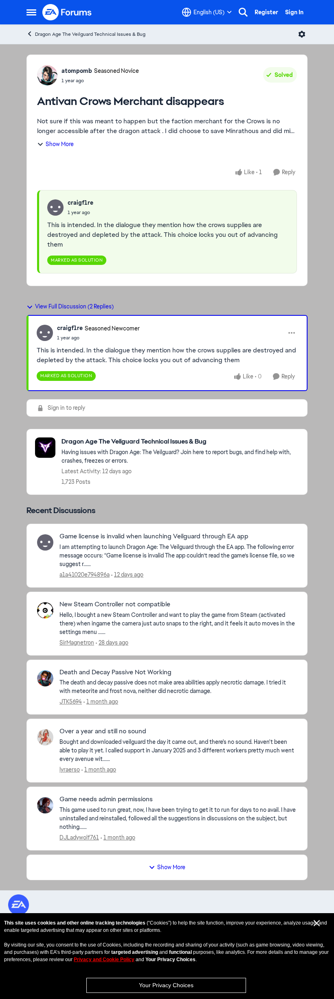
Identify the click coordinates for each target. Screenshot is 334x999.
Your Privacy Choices (166, 985)
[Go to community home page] (67, 12)
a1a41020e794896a (84, 574)
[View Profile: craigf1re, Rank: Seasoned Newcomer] (45, 333)
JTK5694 (70, 701)
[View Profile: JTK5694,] (45, 678)
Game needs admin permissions (106, 799)
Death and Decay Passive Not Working (115, 672)
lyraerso (69, 769)
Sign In (294, 12)
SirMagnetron (76, 642)
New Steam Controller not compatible (114, 604)
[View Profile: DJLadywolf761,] (45, 805)
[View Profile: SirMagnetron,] (45, 610)
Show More (60, 144)
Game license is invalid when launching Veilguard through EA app (153, 536)
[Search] (243, 12)
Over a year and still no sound (102, 731)
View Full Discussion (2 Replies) (74, 306)
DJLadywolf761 (79, 837)
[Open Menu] (302, 34)
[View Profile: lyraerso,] (45, 737)
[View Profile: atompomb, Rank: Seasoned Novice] (47, 75)
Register (266, 12)
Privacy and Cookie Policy (104, 959)
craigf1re (80, 202)
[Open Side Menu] (31, 12)
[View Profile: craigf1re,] (55, 207)
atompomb (77, 70)
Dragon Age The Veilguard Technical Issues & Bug (90, 34)
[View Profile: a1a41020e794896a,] (45, 542)
